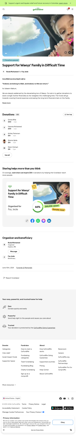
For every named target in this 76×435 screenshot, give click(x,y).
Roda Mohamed (14, 243)
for (17, 72)
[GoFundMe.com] (38, 9)
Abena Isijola (12, 140)
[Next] (69, 52)
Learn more (63, 3)
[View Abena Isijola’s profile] (4, 141)
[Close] (70, 3)
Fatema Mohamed (15, 126)
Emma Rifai (12, 120)
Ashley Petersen (14, 133)
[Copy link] (27, 221)
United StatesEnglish (12, 398)
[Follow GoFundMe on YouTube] (64, 399)
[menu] (72, 9)
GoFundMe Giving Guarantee (44, 328)
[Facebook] (32, 221)
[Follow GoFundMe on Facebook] (61, 399)
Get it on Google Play (57, 408)
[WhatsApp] (38, 221)
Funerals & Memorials (24, 268)
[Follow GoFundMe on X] (68, 399)
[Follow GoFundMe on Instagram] (72, 399)
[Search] (4, 9)
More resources (8, 385)
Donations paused (11, 60)
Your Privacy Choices (33, 412)
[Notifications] (68, 9)
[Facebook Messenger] (44, 221)
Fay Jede (11, 256)
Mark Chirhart (13, 147)
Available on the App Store (69, 408)
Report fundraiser (12, 278)
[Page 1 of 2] (6, 53)
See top (69, 114)
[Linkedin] (49, 221)
